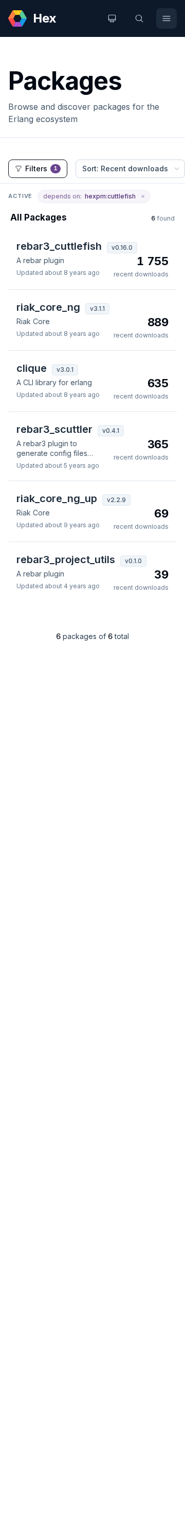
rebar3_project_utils (65, 559)
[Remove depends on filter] (143, 196)
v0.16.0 (122, 247)
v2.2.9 (116, 500)
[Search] (139, 18)
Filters (41, 168)
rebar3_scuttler (54, 429)
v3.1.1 (97, 308)
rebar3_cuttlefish (59, 246)
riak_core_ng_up (56, 498)
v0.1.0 (133, 561)
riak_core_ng (48, 307)
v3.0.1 (65, 369)
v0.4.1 (110, 430)
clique (31, 368)
